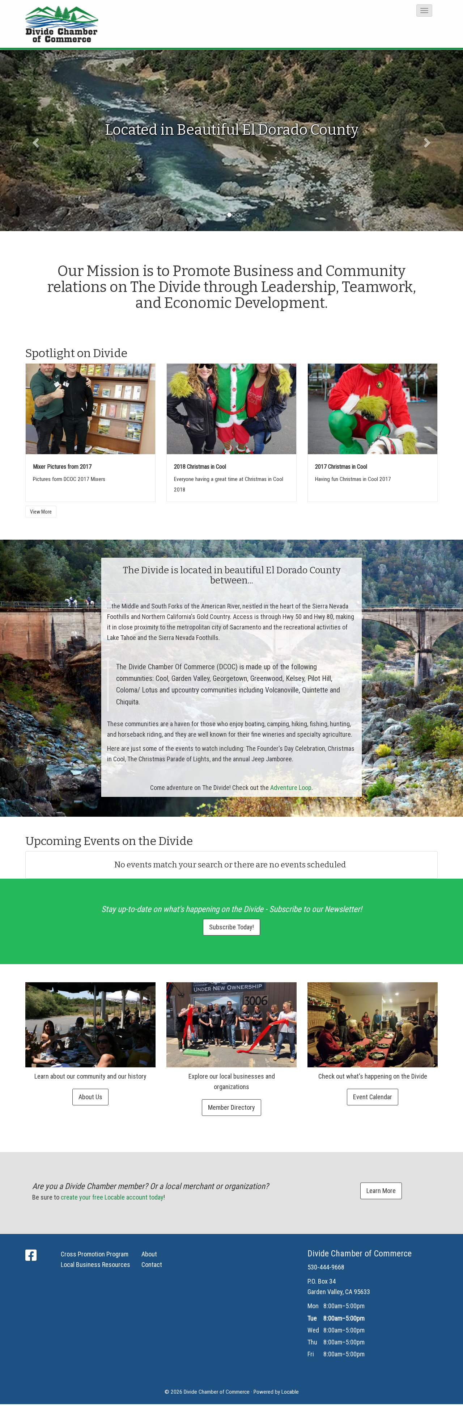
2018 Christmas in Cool (200, 466)
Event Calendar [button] (372, 1097)
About (149, 1254)
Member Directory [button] (231, 1107)
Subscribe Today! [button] (231, 927)
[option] (231, 140)
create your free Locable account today (112, 1197)
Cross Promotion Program (94, 1254)
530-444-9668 (325, 1267)
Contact (151, 1264)
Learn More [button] (381, 1190)
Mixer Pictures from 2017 (62, 466)
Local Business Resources (95, 1264)
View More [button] (41, 512)
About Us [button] (90, 1097)
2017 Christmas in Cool (341, 466)
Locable (290, 1392)
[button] (424, 10)
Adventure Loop (290, 787)
